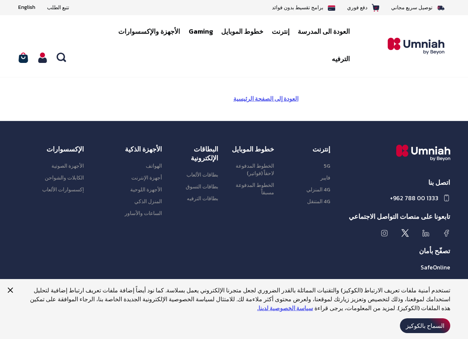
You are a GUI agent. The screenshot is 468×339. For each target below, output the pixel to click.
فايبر (325, 178)
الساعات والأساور (143, 213)
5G (327, 166)
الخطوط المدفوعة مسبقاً (255, 189)
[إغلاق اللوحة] (10, 290)
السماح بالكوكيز (425, 325)
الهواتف (154, 166)
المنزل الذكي (148, 201)
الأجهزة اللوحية (146, 190)
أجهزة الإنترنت (146, 178)
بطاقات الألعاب (202, 175)
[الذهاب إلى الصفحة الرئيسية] (411, 46)
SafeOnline (435, 267)
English (26, 7)
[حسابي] (42, 58)
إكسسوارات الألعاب (63, 190)
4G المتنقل (318, 201)
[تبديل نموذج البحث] (62, 58)
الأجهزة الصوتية (67, 166)
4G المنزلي (318, 190)
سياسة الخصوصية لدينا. (285, 307)
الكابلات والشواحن (64, 178)
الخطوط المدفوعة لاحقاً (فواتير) (255, 169)
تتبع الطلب (58, 7)
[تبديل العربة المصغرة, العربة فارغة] (23, 58)
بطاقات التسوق (202, 187)
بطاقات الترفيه (202, 198)
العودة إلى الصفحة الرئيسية (266, 98)
